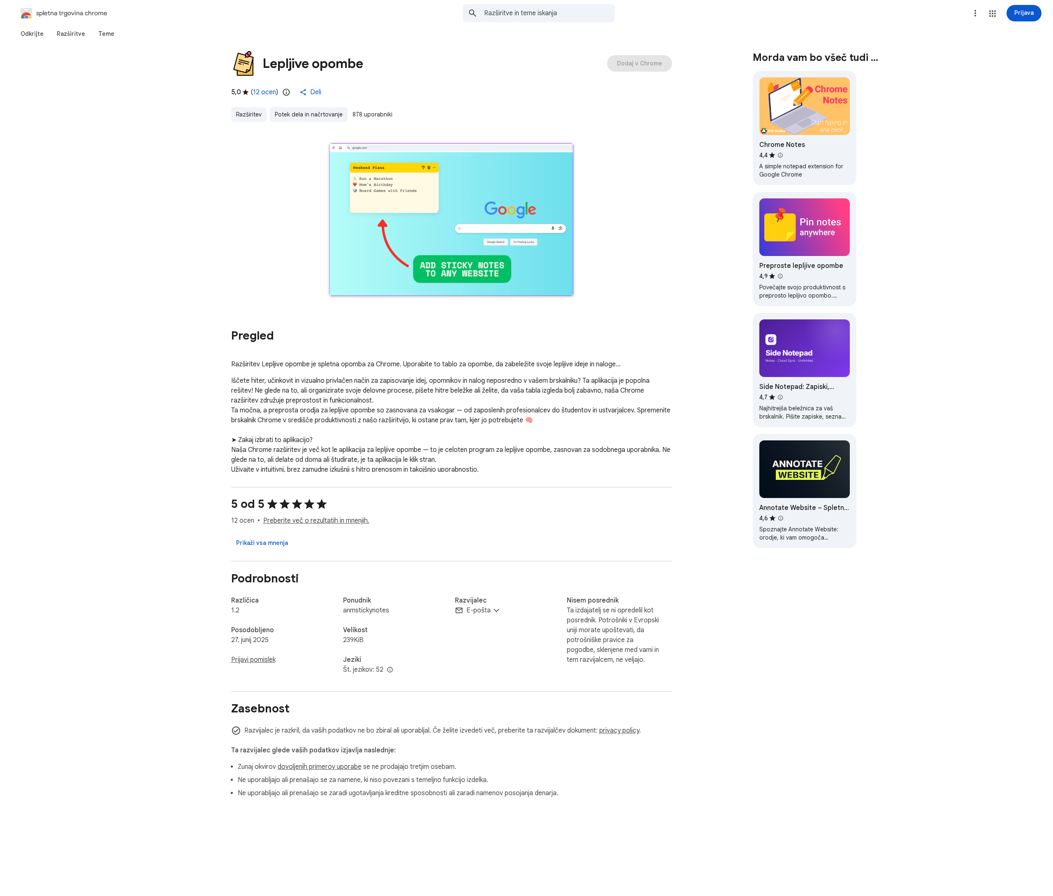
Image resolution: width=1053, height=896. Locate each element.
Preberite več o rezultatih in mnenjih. (316, 521)
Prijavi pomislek (253, 660)
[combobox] (549, 13)
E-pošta (478, 610)
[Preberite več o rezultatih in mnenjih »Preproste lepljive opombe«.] (780, 276)
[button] (992, 13)
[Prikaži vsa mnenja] (262, 543)
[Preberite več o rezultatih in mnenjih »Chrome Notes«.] (780, 155)
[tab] (32, 33)
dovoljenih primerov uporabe (320, 767)
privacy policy (619, 730)
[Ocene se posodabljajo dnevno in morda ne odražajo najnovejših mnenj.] (286, 92)
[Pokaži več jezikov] (390, 670)
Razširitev (249, 114)
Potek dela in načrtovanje (309, 114)
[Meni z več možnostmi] (975, 13)
